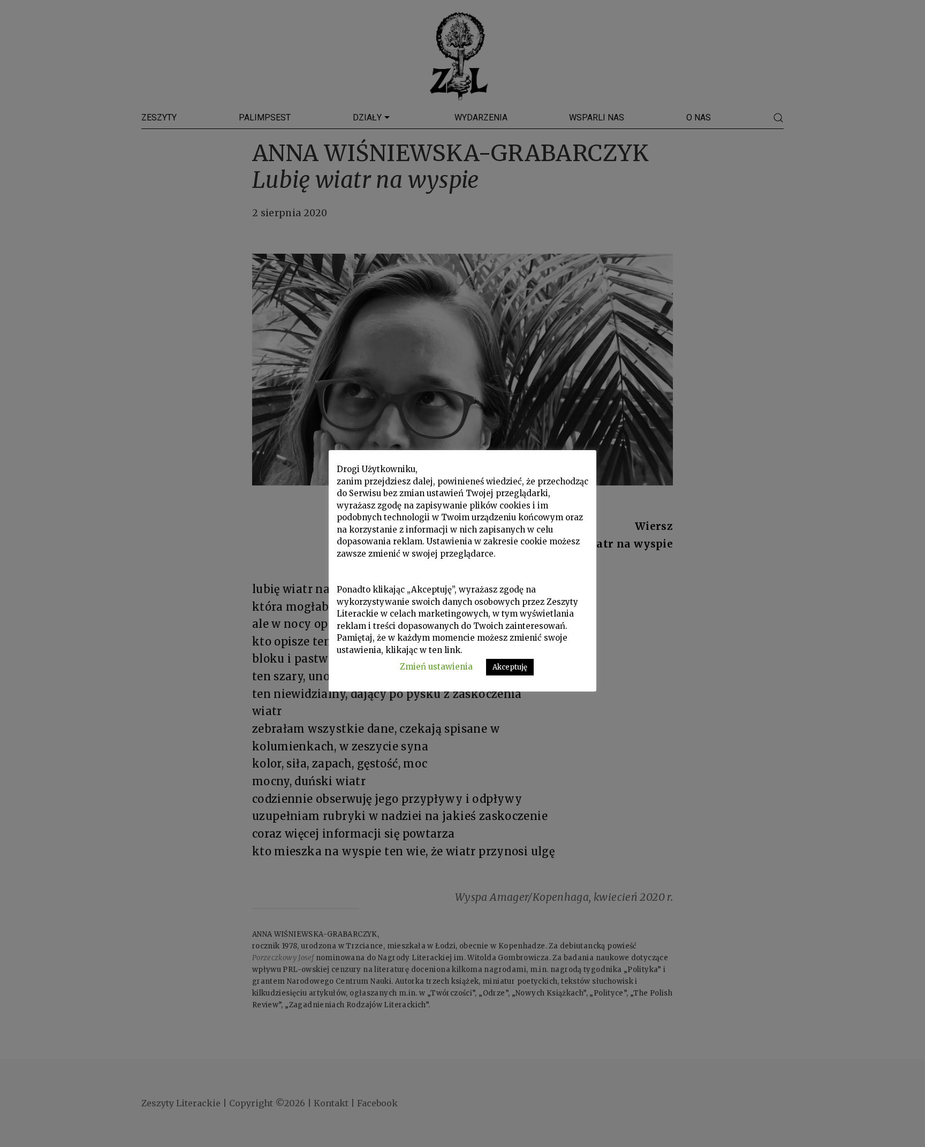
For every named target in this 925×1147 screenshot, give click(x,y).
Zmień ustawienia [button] (436, 667)
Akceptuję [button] (509, 667)
